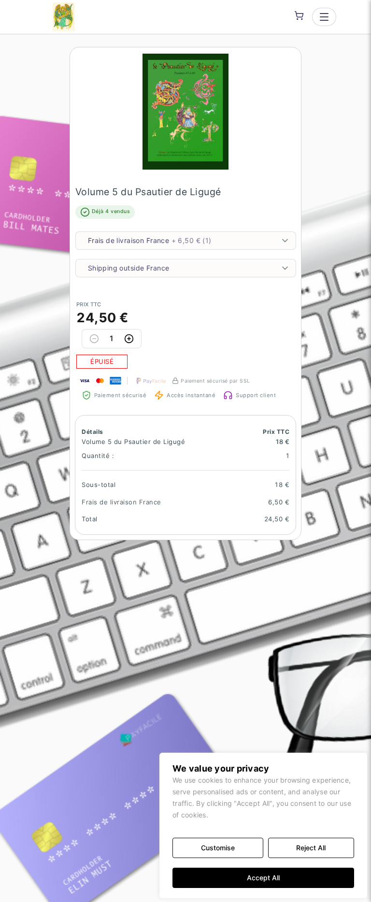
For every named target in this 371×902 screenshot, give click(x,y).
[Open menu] (324, 17)
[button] (185, 112)
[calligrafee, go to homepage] (64, 16)
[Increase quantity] (129, 338)
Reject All (311, 848)
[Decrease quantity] (94, 338)
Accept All (263, 877)
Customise (218, 848)
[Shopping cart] (299, 15)
